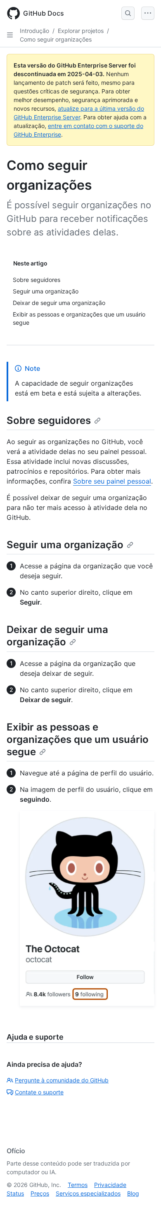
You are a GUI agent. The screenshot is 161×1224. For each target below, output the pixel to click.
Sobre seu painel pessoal (112, 481)
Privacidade (110, 1184)
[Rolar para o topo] (143, 1206)
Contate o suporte (39, 1092)
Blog (133, 1193)
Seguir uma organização (65, 545)
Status (15, 1193)
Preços (40, 1193)
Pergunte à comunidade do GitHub (62, 1080)
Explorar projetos (81, 30)
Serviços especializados (88, 1193)
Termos (78, 1184)
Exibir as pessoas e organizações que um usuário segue (78, 739)
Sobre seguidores (49, 420)
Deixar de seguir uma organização (57, 636)
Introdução (34, 30)
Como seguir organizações (56, 39)
